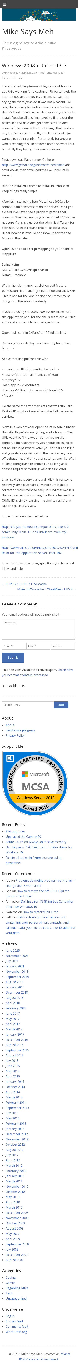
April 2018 (13, 1003)
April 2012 (13, 1160)
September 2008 (17, 1244)
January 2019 (15, 987)
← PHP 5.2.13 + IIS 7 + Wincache (24, 584)
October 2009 (15, 1223)
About (10, 725)
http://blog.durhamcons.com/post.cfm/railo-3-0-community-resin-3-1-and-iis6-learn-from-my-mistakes (36, 532)
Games (10, 1283)
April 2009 (13, 1239)
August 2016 (14, 1045)
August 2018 (14, 998)
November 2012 (17, 1139)
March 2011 (14, 1181)
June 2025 (13, 950)
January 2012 (15, 1176)
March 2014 (14, 1097)
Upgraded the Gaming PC (24, 837)
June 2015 (13, 1066)
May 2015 (12, 1071)
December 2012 (17, 1134)
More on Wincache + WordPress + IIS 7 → (46, 589)
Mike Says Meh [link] (28, 31)
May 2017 (12, 1019)
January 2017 (15, 1034)
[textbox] (38, 629)
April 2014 (13, 1092)
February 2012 (16, 1171)
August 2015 (14, 1055)
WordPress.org (16, 1332)
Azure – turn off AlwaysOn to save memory (36, 842)
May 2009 (12, 1234)
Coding (11, 1277)
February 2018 (16, 1008)
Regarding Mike (17, 1288)
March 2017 (14, 1029)
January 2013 (15, 1129)
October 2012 (15, 1144)
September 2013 (17, 1108)
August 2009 (14, 1228)
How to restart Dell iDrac (40, 912)
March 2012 (14, 1165)
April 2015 (13, 1076)
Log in (10, 1316)
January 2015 (15, 1082)
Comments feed (17, 1326)
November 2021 (17, 956)
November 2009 (17, 1218)
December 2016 (17, 1040)
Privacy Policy (15, 735)
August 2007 (14, 1260)
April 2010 (13, 1202)
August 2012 (14, 1150)
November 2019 (17, 971)
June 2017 (13, 1013)
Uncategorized (55, 72)
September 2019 (17, 977)
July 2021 (12, 961)
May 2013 (12, 1118)
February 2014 (16, 1102)
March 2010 (14, 1207)
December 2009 (17, 1213)
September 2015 (17, 1050)
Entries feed (14, 1321)
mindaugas (11, 72)
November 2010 (17, 1186)
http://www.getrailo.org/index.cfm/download (33, 165)
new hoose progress (20, 730)
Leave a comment (16, 78)
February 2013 (16, 1123)
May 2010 (12, 1197)
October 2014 (15, 1087)
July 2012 (12, 1155)
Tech (42, 72)
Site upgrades (15, 831)
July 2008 (12, 1249)
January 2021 (15, 966)
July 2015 (12, 1061)
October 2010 (15, 1192)
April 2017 (13, 1024)
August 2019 (14, 982)
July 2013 (12, 1113)
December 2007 (17, 1255)
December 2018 (17, 992)
